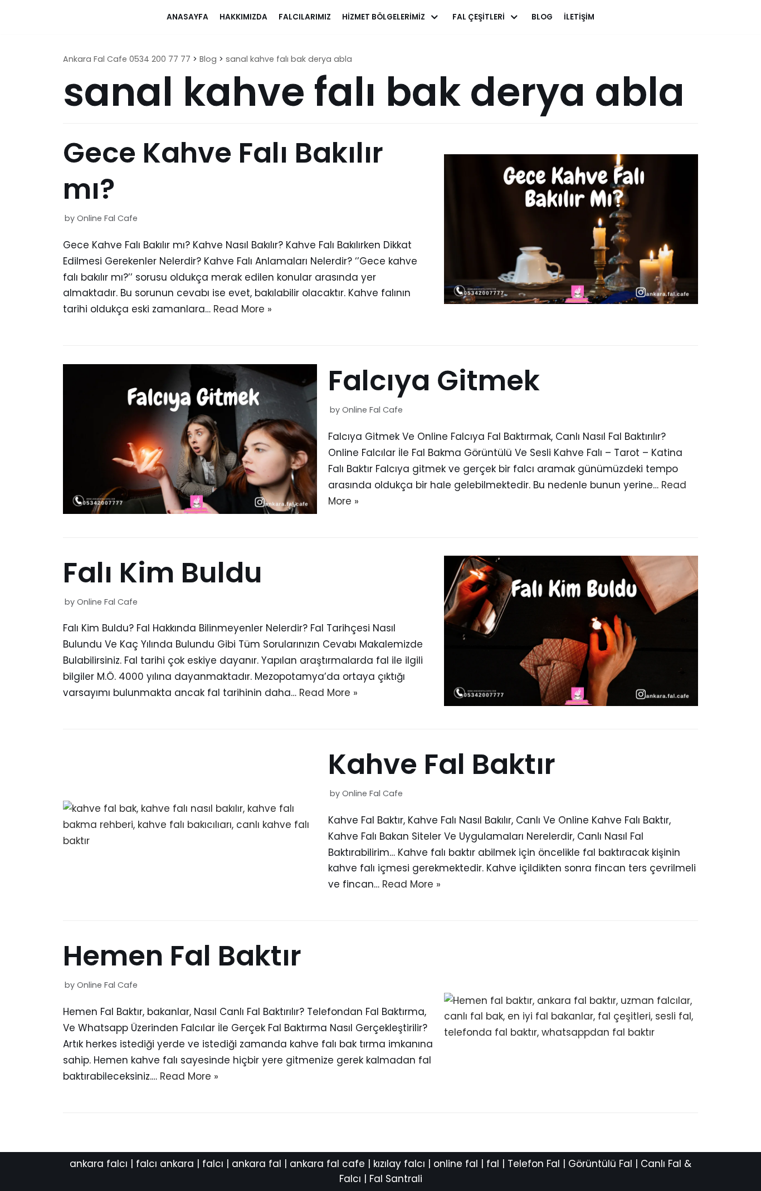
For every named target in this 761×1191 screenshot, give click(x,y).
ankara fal (256, 1163)
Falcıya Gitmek (434, 380)
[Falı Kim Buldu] (571, 702)
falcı (212, 1163)
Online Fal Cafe (107, 218)
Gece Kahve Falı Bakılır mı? (223, 171)
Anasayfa (187, 17)
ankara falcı (99, 1163)
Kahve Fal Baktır (441, 764)
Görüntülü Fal (600, 1163)
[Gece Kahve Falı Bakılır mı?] (571, 300)
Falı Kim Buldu (162, 572)
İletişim (579, 17)
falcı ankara (165, 1163)
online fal (455, 1163)
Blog (542, 17)
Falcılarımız (305, 17)
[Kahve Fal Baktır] (190, 840)
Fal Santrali (395, 1178)
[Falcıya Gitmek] (190, 510)
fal (492, 1163)
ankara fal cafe (327, 1163)
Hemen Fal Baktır (182, 956)
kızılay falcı (399, 1163)
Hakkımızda (243, 17)
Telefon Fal (534, 1163)
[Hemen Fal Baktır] (571, 1032)
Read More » (242, 309)
